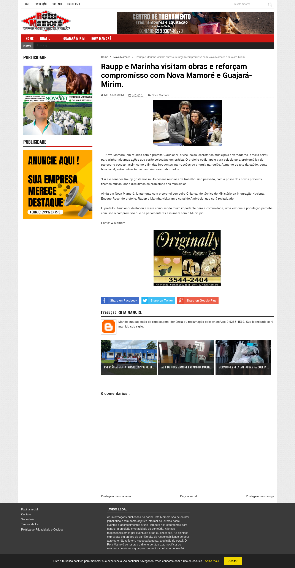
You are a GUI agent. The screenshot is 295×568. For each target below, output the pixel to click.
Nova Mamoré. (161, 95)
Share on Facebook (123, 300)
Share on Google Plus (201, 300)
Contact (57, 4)
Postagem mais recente (116, 496)
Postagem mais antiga (260, 496)
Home (27, 4)
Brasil (45, 38)
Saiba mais (212, 561)
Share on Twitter (162, 300)
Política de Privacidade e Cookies (42, 529)
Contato (26, 514)
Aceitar (232, 561)
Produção (41, 4)
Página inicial (188, 496)
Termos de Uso (30, 524)
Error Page (73, 4)
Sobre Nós (27, 519)
